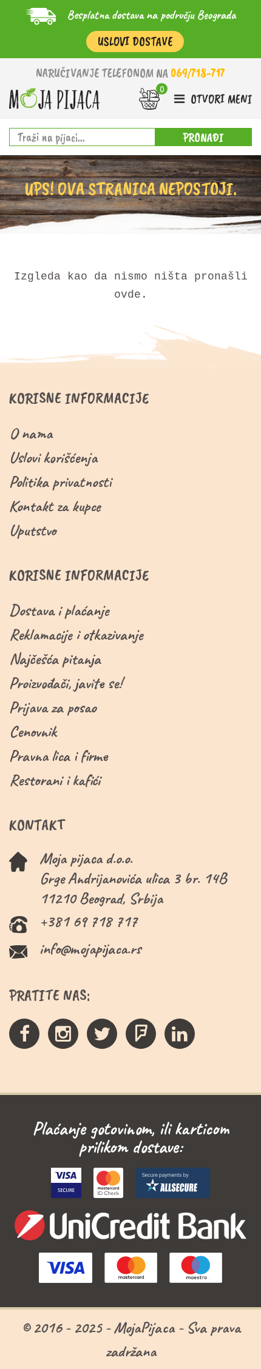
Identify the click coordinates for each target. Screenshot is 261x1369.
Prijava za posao (52, 707)
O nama (30, 433)
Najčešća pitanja (55, 659)
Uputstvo (32, 530)
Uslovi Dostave (135, 41)
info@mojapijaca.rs (90, 949)
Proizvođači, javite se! (65, 683)
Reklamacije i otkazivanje (76, 634)
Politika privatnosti (60, 482)
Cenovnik (32, 731)
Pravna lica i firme (58, 756)
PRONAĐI (203, 137)
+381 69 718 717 (88, 921)
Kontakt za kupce (55, 506)
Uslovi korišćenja (53, 457)
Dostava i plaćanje (59, 610)
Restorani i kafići (54, 780)
